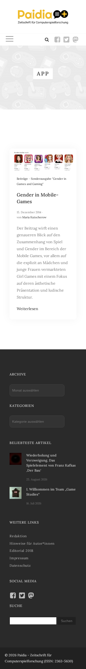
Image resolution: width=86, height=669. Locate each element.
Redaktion (18, 536)
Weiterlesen (27, 308)
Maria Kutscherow (34, 217)
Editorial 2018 (21, 550)
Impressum (19, 558)
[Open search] (46, 39)
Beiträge (22, 178)
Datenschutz (20, 565)
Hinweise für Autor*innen (32, 543)
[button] (9, 40)
